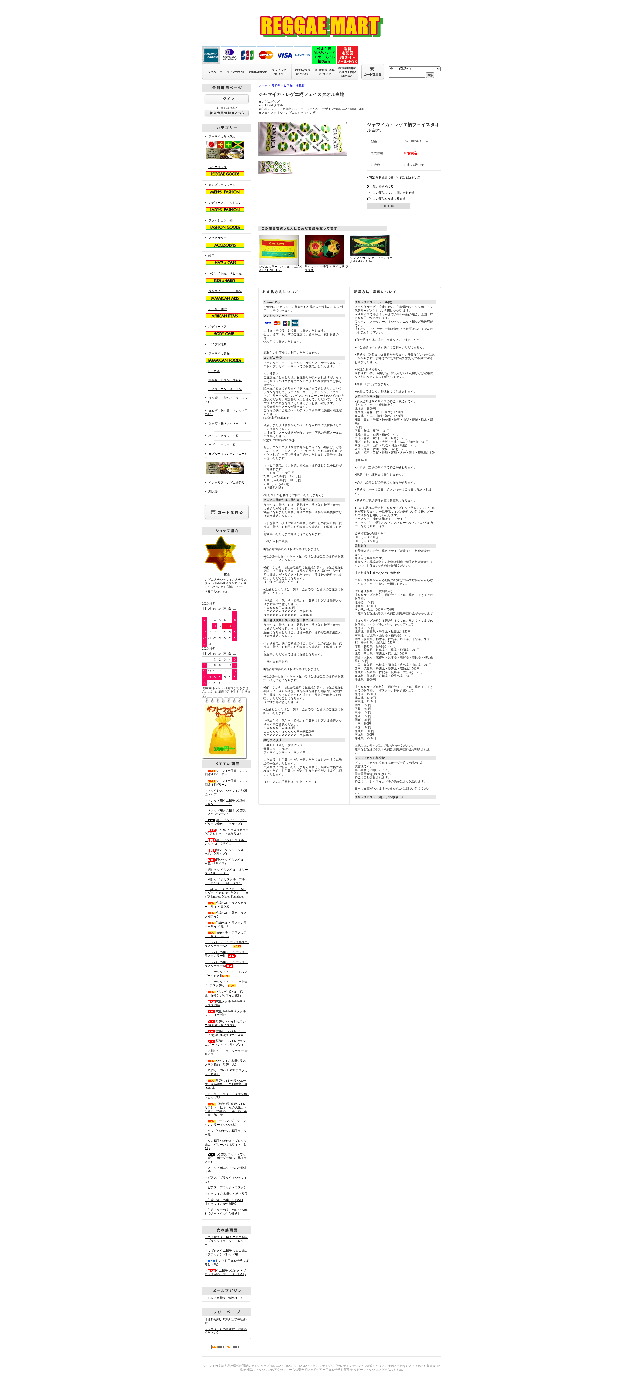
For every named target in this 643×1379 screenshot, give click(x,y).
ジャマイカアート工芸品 (225, 291)
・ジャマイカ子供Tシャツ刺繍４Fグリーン (226, 782)
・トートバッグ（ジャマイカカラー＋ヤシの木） (225, 1122)
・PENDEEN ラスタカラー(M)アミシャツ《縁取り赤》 (226, 831)
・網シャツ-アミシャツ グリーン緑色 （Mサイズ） (226, 822)
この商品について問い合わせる (393, 192)
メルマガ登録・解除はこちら (226, 1298)
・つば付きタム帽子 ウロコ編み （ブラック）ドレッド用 (226, 1252)
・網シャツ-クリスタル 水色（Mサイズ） (226, 851)
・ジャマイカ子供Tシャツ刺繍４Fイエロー (226, 772)
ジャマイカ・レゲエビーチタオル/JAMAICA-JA (371, 259)
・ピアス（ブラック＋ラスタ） (226, 1187)
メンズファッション (222, 185)
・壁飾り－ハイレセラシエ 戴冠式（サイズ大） (225, 1023)
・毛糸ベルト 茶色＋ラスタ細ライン (226, 914)
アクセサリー (217, 238)
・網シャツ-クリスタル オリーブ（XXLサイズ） (226, 871)
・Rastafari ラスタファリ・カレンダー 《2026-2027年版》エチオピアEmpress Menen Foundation (227, 892)
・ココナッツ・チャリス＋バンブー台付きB (226, 973)
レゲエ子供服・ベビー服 (225, 273)
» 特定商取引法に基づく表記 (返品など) (393, 177)
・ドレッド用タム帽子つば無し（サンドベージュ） (226, 802)
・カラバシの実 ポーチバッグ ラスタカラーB (226, 954)
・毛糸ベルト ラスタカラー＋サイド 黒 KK (226, 904)
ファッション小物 (220, 220)
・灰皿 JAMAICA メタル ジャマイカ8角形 (227, 1013)
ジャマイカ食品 (219, 353)
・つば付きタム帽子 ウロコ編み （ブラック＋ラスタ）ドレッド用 (226, 1240)
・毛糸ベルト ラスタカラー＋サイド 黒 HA (226, 924)
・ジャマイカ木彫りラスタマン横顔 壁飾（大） (225, 1062)
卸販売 (213, 491)
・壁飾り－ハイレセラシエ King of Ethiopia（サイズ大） (225, 1033)
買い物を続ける (383, 186)
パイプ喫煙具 (217, 344)
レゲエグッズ (217, 167)
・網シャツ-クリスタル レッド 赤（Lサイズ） (226, 842)
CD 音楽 (214, 371)
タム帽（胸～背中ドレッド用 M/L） (226, 412)
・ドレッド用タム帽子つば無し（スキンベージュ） (226, 812)
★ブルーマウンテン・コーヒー (226, 455)
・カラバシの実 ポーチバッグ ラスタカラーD (226, 964)
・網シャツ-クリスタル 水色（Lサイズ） (226, 861)
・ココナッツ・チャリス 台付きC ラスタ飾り (226, 983)
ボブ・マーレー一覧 (222, 445)
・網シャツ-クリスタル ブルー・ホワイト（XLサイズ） (225, 881)
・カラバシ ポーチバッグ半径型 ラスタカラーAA (228, 944)
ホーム (262, 85)
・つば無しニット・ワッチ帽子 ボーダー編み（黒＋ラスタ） (226, 1158)
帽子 (211, 256)
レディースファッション (225, 202)
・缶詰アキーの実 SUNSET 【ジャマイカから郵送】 (224, 1202)
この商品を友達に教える (389, 198)
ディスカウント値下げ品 (225, 389)
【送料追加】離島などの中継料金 (377, 573)
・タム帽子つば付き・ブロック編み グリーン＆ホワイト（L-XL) (226, 1144)
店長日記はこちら (217, 592)
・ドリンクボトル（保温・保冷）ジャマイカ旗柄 (224, 993)
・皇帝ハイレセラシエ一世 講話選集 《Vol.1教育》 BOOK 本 (226, 1084)
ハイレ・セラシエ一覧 (223, 436)
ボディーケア (217, 326)
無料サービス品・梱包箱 (225, 380)
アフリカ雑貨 (217, 309)
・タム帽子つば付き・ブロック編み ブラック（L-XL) (225, 1272)
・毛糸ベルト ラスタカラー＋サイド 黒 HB (226, 934)
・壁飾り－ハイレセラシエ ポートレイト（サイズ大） (225, 1042)
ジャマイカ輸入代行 (222, 136)
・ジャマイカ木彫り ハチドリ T (226, 1193)
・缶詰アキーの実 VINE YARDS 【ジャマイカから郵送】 (226, 1211)
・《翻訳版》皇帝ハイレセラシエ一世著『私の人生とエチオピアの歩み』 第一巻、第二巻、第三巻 (226, 1109)
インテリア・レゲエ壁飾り (226, 482)
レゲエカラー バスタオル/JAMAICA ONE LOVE (280, 268)
